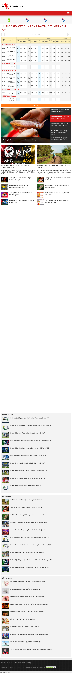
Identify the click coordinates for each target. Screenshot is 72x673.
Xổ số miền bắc (27, 20)
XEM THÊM (36, 105)
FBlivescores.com (19, 667)
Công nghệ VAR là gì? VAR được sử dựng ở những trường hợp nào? (30, 634)
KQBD (3, 663)
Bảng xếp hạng (20, 663)
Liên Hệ (29, 663)
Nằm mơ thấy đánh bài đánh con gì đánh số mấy (24, 626)
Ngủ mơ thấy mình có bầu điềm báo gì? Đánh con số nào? (27, 581)
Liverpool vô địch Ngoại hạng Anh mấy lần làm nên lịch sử (27, 530)
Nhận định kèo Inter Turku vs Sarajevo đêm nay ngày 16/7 (27, 433)
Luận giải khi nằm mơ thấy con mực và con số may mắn (21, 140)
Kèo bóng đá (9, 20)
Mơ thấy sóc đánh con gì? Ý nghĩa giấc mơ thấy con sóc (27, 611)
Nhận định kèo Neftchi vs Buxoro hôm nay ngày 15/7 (26, 485)
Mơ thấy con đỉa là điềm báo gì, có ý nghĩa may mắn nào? (27, 596)
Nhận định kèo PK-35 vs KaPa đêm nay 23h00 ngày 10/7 (15, 166)
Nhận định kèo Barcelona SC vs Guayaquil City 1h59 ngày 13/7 (28, 470)
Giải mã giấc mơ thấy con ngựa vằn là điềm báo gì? (25, 641)
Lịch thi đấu (10, 663)
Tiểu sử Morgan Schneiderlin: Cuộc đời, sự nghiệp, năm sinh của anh (31, 649)
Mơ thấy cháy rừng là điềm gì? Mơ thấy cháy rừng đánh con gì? (29, 604)
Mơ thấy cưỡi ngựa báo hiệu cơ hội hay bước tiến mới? (53, 166)
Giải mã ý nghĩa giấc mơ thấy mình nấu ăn (22, 619)
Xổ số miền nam (63, 20)
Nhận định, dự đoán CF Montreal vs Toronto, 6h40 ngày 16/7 (28, 478)
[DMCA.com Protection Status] (51, 667)
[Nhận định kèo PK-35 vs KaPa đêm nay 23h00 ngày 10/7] (18, 154)
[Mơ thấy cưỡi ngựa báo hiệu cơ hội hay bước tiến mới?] (54, 154)
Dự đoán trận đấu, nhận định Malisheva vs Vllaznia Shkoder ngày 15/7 (31, 440)
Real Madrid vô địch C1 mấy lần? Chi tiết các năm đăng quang (28, 522)
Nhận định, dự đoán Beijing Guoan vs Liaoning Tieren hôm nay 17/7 (30, 425)
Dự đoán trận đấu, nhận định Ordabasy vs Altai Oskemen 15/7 (28, 455)
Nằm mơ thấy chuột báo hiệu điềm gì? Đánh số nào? (25, 589)
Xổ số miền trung (45, 20)
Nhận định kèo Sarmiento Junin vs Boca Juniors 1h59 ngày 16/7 (29, 448)
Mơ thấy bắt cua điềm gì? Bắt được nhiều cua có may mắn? (27, 515)
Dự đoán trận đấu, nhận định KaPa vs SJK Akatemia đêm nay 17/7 (29, 418)
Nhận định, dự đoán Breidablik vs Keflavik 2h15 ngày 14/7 (27, 463)
